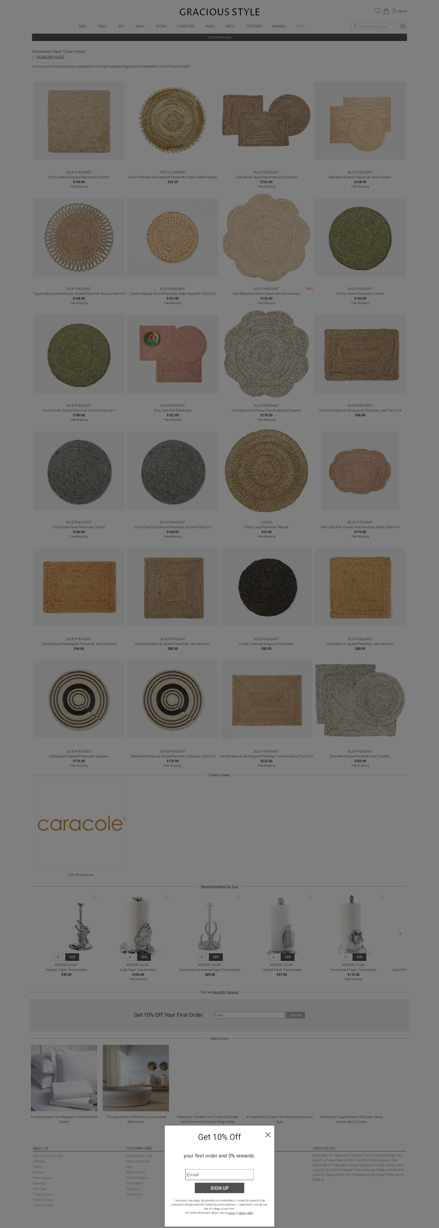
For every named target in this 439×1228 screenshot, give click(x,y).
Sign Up (219, 1188)
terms (232, 1212)
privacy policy (245, 1212)
